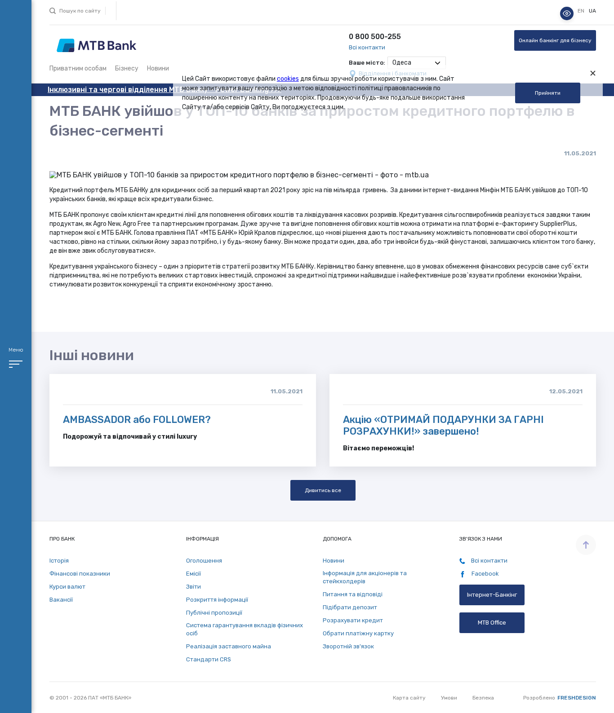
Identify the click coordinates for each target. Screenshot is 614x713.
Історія (59, 560)
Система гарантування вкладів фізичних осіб (244, 629)
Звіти (193, 586)
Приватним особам (78, 68)
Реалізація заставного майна (228, 646)
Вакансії (61, 599)
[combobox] (416, 63)
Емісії (193, 573)
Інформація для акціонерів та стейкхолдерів (365, 577)
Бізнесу (126, 68)
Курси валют (67, 586)
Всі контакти (367, 47)
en (582, 11)
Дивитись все (323, 490)
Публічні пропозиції (214, 612)
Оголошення (204, 560)
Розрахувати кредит (353, 620)
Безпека (483, 698)
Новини (158, 68)
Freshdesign (576, 698)
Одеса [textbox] (401, 62)
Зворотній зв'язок (348, 646)
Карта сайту (409, 698)
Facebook (484, 573)
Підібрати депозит (350, 607)
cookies (288, 79)
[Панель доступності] (567, 13)
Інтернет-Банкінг (492, 594)
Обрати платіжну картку (358, 633)
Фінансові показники (79, 573)
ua (592, 11)
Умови (449, 698)
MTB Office (492, 622)
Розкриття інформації (217, 599)
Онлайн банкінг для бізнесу (555, 40)
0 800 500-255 (375, 36)
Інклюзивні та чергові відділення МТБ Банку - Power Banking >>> (164, 89)
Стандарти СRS (208, 659)
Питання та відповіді (353, 594)
